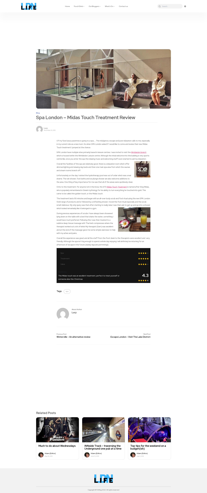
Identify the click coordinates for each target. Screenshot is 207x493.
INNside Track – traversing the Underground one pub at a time (103, 447)
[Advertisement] (103, 29)
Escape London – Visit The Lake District (130, 337)
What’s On (109, 6)
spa (67, 291)
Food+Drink (78, 6)
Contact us (123, 6)
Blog (38, 113)
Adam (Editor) (50, 453)
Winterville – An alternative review (73, 337)
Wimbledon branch (138, 152)
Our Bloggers (94, 6)
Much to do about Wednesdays (57, 445)
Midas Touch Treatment (117, 187)
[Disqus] (103, 374)
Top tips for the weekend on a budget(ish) (148, 447)
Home (67, 6)
